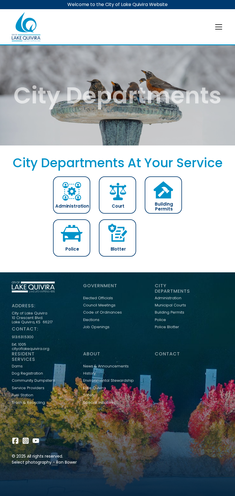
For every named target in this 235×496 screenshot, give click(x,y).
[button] (217, 27)
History (89, 373)
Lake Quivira (94, 388)
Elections (91, 320)
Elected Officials (98, 298)
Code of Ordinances (102, 312)
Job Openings (96, 327)
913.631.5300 (23, 337)
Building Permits (169, 312)
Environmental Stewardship (108, 380)
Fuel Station (22, 395)
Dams (17, 366)
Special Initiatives (99, 402)
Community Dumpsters (33, 380)
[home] (26, 26)
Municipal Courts (170, 305)
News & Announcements (106, 366)
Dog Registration (27, 373)
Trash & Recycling (28, 402)
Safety (89, 395)
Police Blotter (167, 327)
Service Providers (28, 388)
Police (160, 320)
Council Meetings (99, 305)
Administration (168, 298)
